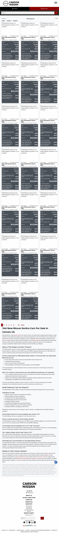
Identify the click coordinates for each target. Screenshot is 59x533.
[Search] (56, 13)
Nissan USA (28, 502)
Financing (29, 499)
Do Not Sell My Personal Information (40, 530)
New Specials (29, 508)
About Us (29, 495)
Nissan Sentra (17, 335)
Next (22, 325)
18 (18, 325)
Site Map (27, 530)
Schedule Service (29, 515)
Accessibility (12, 530)
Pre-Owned (29, 507)
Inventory (29, 504)
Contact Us (4, 530)
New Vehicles (29, 506)
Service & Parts (29, 513)
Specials (29, 511)
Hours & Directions (29, 497)
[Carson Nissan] (10, 3)
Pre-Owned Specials (28, 510)
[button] (55, 462)
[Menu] (55, 3)
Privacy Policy (20, 530)
